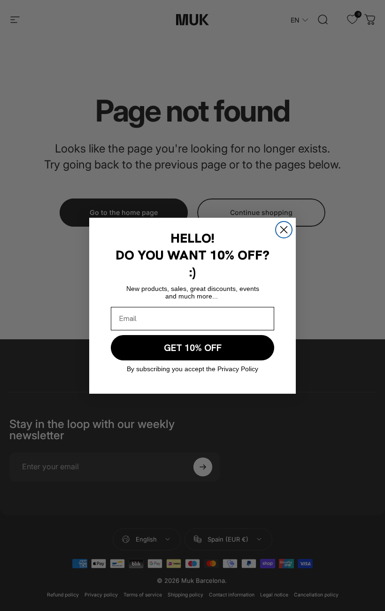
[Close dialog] (284, 229)
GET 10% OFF (193, 348)
